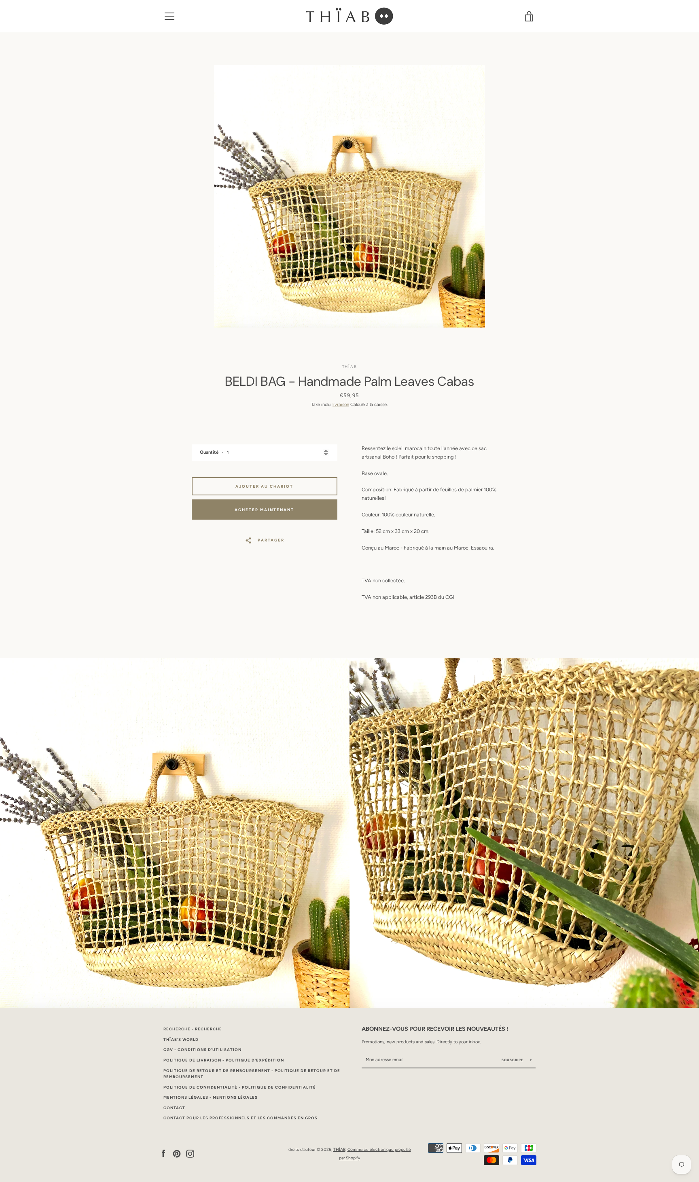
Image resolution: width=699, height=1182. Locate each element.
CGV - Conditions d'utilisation (202, 1049)
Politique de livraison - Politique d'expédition (223, 1060)
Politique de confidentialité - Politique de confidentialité (239, 1087)
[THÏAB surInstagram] (190, 1153)
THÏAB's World (181, 1039)
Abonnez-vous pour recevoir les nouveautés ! (435, 1028)
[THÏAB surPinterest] (177, 1153)
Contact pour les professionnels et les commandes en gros (240, 1118)
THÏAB (339, 1149)
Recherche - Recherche (192, 1029)
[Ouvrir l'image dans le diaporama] (349, 196)
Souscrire (513, 1060)
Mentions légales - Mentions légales (210, 1097)
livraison (341, 404)
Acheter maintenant (264, 509)
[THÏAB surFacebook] (163, 1153)
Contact (174, 1108)
